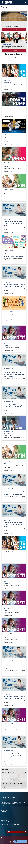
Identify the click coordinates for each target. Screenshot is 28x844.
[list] (12, 57)
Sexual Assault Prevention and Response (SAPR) (10, 824)
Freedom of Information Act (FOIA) (15, 839)
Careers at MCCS (4, 809)
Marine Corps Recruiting (5, 821)
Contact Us (3, 812)
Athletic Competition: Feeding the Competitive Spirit (12, 784)
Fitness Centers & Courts (8, 23)
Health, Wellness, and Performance (9, 779)
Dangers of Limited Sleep (7, 776)
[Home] (8, 2)
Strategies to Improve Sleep (8, 772)
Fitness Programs (6, 44)
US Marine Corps (4, 820)
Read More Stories (6, 787)
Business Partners (4, 811)
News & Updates (4, 810)
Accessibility (11, 840)
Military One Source (4, 823)
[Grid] (15, 57)
